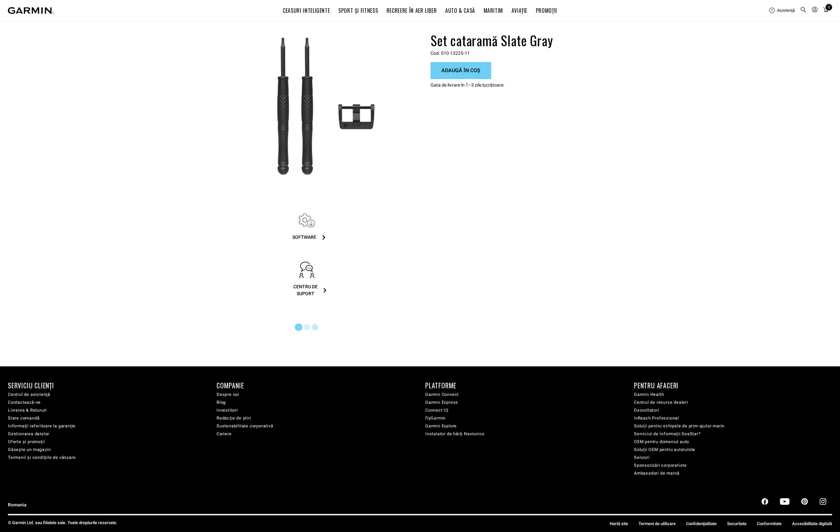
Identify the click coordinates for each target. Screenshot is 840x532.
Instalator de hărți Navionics (455, 433)
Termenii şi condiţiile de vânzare (41, 457)
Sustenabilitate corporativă (245, 425)
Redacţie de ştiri (234, 418)
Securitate (736, 523)
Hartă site (619, 523)
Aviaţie (519, 10)
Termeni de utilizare (657, 523)
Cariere (224, 433)
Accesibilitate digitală (812, 523)
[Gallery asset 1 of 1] (325, 106)
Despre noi (228, 394)
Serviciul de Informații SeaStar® (667, 433)
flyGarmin (435, 418)
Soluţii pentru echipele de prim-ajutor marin (679, 425)
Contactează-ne (24, 402)
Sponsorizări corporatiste (660, 465)
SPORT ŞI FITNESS (358, 10)
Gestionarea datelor (28, 433)
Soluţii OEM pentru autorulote (664, 449)
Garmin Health (649, 394)
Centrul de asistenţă (29, 394)
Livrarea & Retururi (27, 410)
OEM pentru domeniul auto (661, 441)
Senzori (642, 457)
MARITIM (493, 10)
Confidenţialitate (701, 523)
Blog (221, 402)
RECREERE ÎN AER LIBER (412, 10)
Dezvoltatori (646, 410)
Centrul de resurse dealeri (661, 402)
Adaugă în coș (460, 70)
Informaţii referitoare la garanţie (41, 425)
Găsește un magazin (29, 449)
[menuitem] (782, 10)
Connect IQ (437, 410)
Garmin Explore (441, 425)
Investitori (227, 410)
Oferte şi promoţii (26, 441)
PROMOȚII (546, 10)
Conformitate (769, 523)
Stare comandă (23, 418)
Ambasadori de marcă (657, 473)
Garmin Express (441, 402)
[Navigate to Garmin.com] (31, 10)
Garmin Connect (442, 394)
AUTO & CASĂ (460, 10)
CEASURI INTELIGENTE (306, 10)
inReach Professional (656, 418)
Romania (17, 505)
